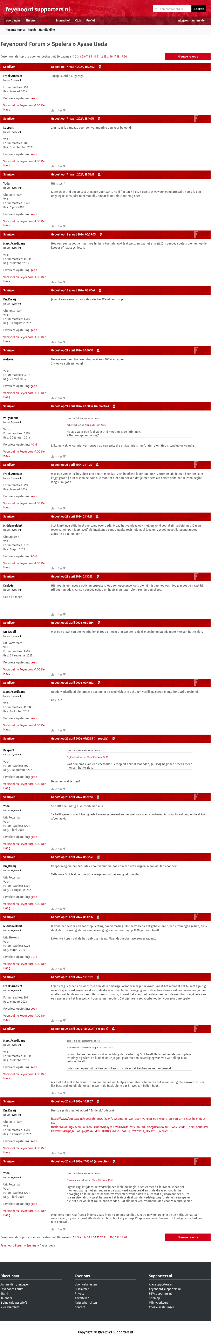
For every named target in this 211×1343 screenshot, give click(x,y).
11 (98, 56)
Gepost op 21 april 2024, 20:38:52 (72, 406)
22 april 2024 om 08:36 (97, 757)
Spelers (61, 44)
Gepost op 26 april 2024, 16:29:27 (72, 1101)
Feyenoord (16, 80)
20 (125, 56)
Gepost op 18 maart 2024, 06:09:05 (73, 234)
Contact (80, 1307)
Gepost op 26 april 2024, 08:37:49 (72, 857)
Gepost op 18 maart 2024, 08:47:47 (73, 290)
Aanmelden (7, 1284)
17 (114, 56)
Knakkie (8, 585)
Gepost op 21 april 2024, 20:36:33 (72, 350)
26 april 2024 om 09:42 (102, 1048)
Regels (32, 30)
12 (101, 56)
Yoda (6, 183)
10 (94, 56)
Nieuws (31, 20)
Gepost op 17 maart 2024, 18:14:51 (72, 118)
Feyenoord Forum (23, 44)
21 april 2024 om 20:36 (95, 425)
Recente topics (15, 30)
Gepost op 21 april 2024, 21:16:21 (71, 516)
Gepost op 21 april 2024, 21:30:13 (72, 576)
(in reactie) (101, 406)
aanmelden (198, 20)
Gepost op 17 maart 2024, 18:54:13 (72, 174)
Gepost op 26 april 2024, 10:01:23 (72, 977)
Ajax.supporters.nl (160, 1284)
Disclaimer (82, 1289)
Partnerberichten (86, 1302)
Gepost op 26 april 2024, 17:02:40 (72, 1161)
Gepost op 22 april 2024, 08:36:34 (72, 622)
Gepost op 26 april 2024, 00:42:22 (72, 682)
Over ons (82, 1276)
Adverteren (82, 1298)
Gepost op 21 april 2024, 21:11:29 (71, 465)
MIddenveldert (12, 525)
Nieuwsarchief (9, 1307)
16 (111, 56)
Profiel (90, 20)
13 (105, 56)
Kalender (6, 1298)
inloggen (183, 20)
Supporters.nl (160, 1276)
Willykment (10, 418)
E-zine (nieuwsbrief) (13, 1302)
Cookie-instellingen (162, 1307)
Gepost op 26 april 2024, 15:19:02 (72, 1029)
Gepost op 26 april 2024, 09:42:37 (72, 917)
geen (34, 98)
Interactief (63, 20)
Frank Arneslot (12, 76)
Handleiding (47, 30)
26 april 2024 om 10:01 (102, 1180)
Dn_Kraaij (9, 299)
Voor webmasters (86, 1284)
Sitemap (154, 1298)
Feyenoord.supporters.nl (165, 1289)
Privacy (79, 1293)
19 (121, 56)
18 (118, 56)
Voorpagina (13, 20)
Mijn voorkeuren (159, 1302)
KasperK (8, 127)
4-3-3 (34, 444)
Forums (46, 20)
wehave (8, 359)
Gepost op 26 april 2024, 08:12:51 (72, 797)
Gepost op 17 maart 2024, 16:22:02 (73, 67)
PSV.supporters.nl (160, 1293)
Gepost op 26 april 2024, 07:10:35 (72, 738)
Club (78, 20)
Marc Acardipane (14, 243)
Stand (4, 1293)
